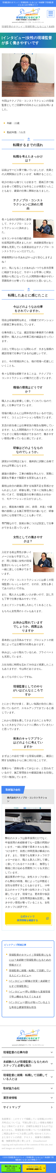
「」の (34, 1168)
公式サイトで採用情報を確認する (27, 918)
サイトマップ (11, 1107)
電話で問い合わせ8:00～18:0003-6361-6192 (11, 1168)
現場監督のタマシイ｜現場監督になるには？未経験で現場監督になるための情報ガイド (28, 3)
